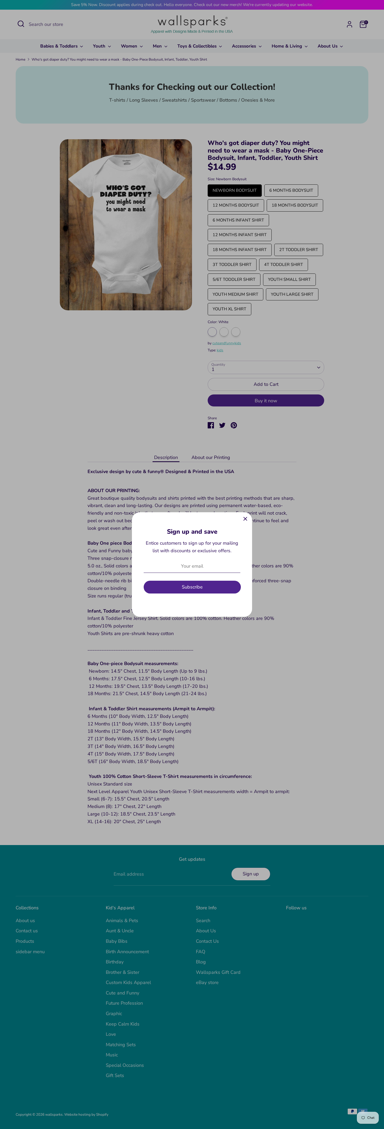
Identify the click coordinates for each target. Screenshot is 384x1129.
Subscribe (192, 587)
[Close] (245, 519)
